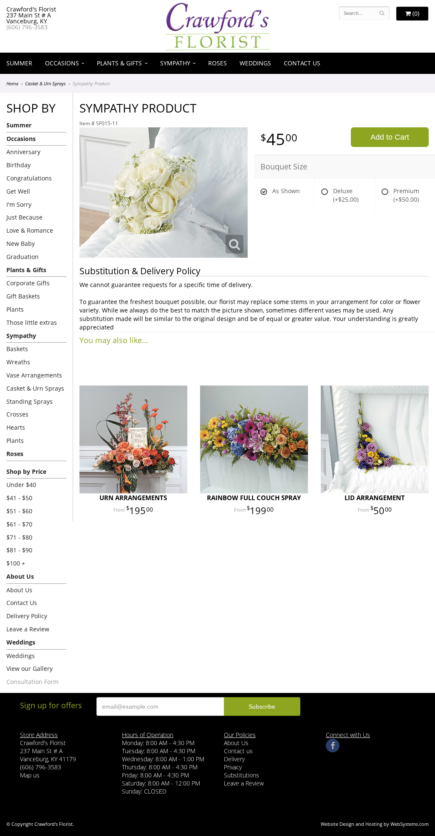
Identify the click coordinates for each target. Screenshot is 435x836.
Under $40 (21, 485)
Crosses (17, 414)
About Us (19, 590)
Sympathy (175, 63)
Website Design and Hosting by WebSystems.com (375, 824)
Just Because (24, 217)
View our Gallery (29, 668)
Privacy (233, 767)
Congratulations (29, 178)
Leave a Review (27, 629)
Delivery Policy (26, 616)
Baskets (17, 349)
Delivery (234, 759)
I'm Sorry (18, 204)
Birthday (18, 165)
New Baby (20, 243)
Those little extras (31, 322)
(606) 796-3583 (27, 27)
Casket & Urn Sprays (45, 83)
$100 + (15, 563)
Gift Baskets (23, 296)
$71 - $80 (19, 537)
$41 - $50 (19, 498)
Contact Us (302, 63)
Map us (30, 775)
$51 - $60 (19, 511)
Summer (19, 63)
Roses (217, 63)
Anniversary (23, 152)
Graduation (22, 257)
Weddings (255, 63)
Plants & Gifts (119, 63)
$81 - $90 (19, 550)
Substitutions (241, 775)
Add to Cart (389, 137)
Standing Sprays (29, 401)
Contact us (238, 751)
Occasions (62, 63)
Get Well (18, 191)
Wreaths (18, 362)
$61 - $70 (19, 524)
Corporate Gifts (28, 283)
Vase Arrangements (34, 375)
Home (12, 83)
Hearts (15, 427)
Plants (15, 309)
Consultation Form (32, 682)
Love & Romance (29, 230)
